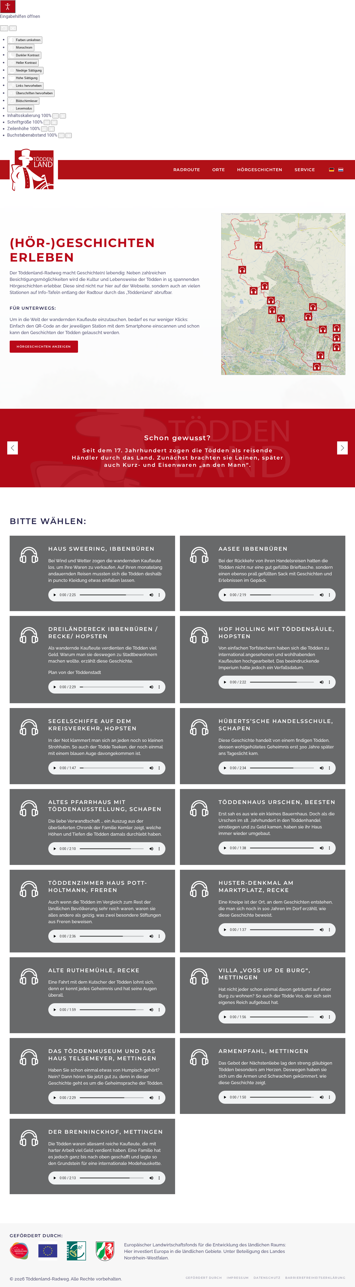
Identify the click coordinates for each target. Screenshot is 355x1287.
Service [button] (305, 169)
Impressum (238, 1278)
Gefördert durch (204, 1278)
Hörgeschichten (260, 169)
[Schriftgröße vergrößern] (54, 122)
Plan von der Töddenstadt (74, 672)
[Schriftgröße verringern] (47, 122)
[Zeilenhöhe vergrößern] (51, 129)
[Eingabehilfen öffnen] (7, 6)
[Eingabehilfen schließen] (13, 28)
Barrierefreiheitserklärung (315, 1278)
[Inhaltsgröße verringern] (55, 115)
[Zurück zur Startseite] (34, 170)
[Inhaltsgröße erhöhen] (63, 115)
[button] (320, 355)
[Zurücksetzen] (4, 28)
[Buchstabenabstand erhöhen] (68, 135)
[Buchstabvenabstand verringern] (61, 135)
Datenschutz (267, 1278)
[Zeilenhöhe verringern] (44, 129)
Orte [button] (218, 169)
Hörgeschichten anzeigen (44, 346)
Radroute (186, 169)
